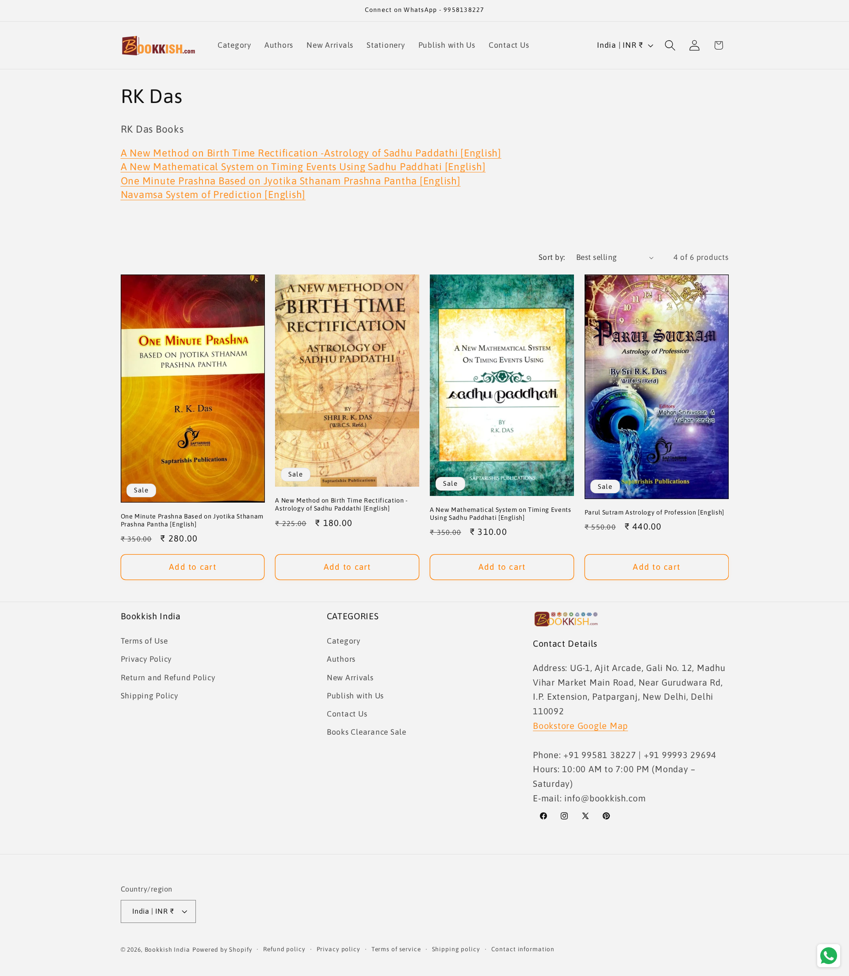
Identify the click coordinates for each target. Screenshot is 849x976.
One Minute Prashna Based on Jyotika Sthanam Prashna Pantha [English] (291, 181)
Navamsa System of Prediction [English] (213, 194)
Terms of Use (144, 640)
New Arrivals (350, 677)
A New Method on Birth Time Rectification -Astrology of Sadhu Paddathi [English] (311, 153)
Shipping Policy (149, 695)
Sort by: (552, 257)
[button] (670, 45)
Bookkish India (167, 949)
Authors (341, 659)
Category (343, 640)
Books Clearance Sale (366, 731)
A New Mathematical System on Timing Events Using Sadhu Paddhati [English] (303, 166)
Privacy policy (338, 949)
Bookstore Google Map (580, 725)
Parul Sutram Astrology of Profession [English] (654, 512)
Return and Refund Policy (168, 677)
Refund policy (284, 949)
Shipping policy (456, 949)
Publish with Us (355, 695)
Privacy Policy (146, 659)
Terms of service (396, 949)
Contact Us (347, 713)
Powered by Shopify (222, 949)
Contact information (523, 949)
